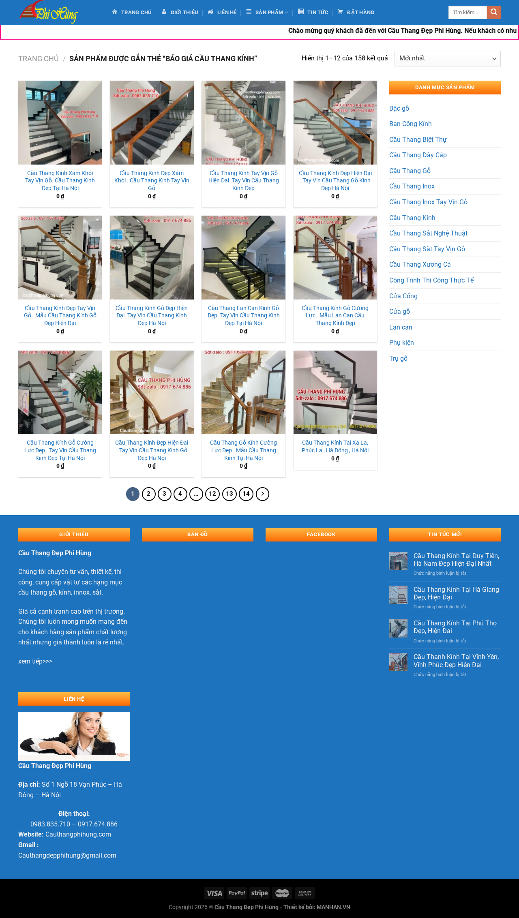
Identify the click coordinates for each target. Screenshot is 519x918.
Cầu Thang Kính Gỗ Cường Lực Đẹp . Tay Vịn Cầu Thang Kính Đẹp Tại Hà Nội (60, 450)
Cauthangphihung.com (78, 834)
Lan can (400, 327)
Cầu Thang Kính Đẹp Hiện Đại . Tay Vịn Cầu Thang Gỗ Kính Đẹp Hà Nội (335, 181)
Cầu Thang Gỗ (410, 171)
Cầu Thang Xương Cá (420, 264)
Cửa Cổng (403, 296)
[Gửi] (494, 12)
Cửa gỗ (399, 311)
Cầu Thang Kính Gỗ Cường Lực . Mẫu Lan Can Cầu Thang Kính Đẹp (335, 316)
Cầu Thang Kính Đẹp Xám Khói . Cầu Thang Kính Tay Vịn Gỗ (151, 181)
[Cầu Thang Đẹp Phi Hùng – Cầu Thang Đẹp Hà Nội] (58, 12)
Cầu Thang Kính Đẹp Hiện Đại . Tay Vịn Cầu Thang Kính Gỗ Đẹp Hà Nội (151, 450)
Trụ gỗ (398, 358)
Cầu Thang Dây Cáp (418, 155)
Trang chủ (38, 58)
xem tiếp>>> (35, 661)
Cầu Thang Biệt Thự (418, 139)
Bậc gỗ (399, 108)
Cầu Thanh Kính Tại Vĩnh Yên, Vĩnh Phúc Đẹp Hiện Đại (456, 660)
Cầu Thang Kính (412, 218)
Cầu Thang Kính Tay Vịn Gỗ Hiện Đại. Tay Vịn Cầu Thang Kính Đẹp (243, 181)
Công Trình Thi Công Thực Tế (431, 280)
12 (212, 493)
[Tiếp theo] (263, 494)
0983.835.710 (50, 824)
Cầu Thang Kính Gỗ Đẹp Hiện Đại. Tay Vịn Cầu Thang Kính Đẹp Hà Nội (152, 316)
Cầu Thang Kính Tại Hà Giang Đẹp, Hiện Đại (456, 593)
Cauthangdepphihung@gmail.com (67, 855)
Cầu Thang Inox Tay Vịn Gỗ (428, 202)
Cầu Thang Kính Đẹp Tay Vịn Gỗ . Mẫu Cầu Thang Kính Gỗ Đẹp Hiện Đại (60, 316)
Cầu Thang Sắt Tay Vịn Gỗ (427, 249)
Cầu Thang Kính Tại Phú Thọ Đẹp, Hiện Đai (455, 627)
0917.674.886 (98, 824)
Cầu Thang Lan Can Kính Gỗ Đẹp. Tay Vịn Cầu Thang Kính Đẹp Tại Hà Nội (244, 316)
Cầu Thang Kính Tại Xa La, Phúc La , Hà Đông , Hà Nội (335, 446)
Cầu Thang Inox (412, 186)
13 (229, 493)
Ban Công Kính (410, 124)
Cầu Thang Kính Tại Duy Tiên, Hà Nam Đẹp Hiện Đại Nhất (456, 559)
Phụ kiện (401, 343)
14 (246, 493)
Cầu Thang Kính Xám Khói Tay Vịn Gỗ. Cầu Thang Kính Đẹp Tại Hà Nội (60, 181)
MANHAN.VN (333, 907)
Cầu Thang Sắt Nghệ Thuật (428, 233)
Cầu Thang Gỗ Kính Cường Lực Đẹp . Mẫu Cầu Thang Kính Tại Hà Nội (243, 450)
